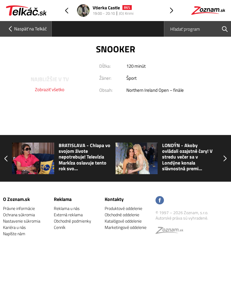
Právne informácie (19, 208)
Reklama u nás (67, 208)
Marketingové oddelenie (125, 227)
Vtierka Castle (106, 8)
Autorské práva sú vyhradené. (182, 218)
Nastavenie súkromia (21, 221)
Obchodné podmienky (72, 221)
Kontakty (114, 199)
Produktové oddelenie (123, 208)
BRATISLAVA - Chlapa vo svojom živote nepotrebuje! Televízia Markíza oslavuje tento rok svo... (84, 157)
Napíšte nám (14, 233)
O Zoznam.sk (16, 199)
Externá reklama (68, 214)
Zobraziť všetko (49, 89)
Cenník (60, 227)
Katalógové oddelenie (123, 221)
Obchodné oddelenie (122, 214)
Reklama (63, 199)
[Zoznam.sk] (171, 232)
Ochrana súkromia (19, 214)
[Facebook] (160, 200)
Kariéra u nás (14, 227)
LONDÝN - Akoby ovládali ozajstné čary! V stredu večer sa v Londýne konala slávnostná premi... (187, 157)
